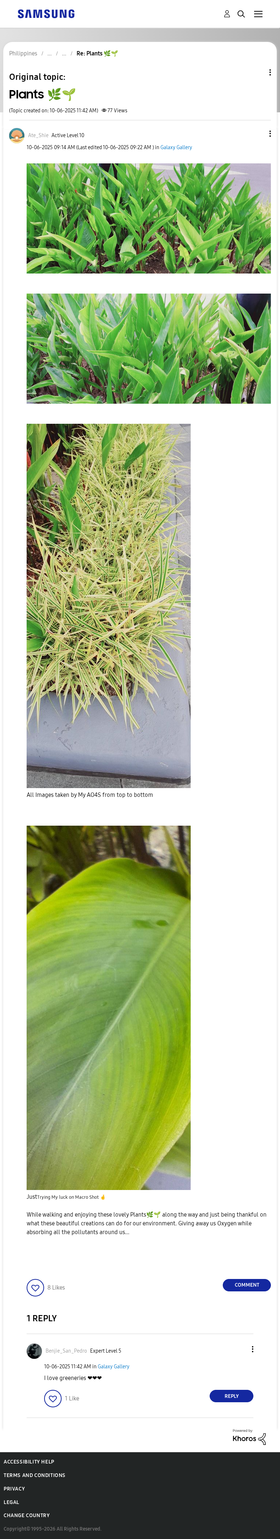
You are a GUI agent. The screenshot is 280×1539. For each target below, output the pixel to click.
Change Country (27, 1515)
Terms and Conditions (35, 1475)
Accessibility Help (29, 1462)
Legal (11, 1502)
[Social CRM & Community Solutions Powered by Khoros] (249, 1436)
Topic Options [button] (258, 72)
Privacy (14, 1489)
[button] (258, 133)
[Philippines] (46, 13)
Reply (232, 1396)
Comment (247, 1285)
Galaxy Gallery (176, 147)
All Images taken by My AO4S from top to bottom (90, 794)
